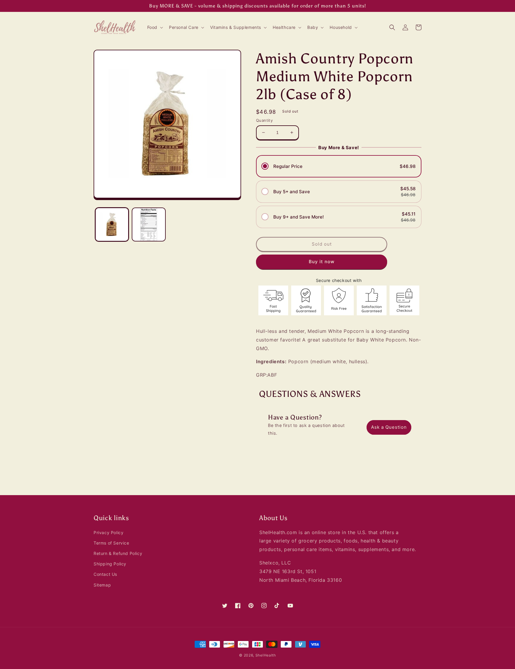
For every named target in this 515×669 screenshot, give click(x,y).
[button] (154, 27)
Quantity (264, 120)
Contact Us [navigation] (105, 574)
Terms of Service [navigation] (111, 542)
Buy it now (321, 261)
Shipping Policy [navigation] (110, 563)
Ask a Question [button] (389, 427)
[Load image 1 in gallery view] (112, 224)
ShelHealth (265, 655)
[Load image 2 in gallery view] (148, 224)
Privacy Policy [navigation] (108, 532)
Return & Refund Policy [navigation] (118, 553)
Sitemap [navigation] (102, 584)
